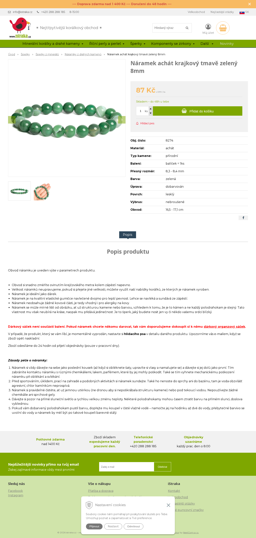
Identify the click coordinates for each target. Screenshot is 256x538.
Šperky (25, 54)
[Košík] (223, 27)
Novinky (227, 44)
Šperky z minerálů (47, 54)
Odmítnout (133, 526)
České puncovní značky (186, 510)
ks (146, 111)
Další (205, 44)
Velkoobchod (196, 12)
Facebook (15, 491)
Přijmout (94, 526)
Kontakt (174, 491)
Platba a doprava (100, 491)
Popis (127, 235)
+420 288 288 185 (53, 12)
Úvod (11, 54)
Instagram (15, 495)
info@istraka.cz (22, 12)
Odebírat (162, 466)
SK (247, 12)
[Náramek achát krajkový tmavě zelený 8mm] (67, 118)
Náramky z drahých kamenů (83, 54)
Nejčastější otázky (222, 12)
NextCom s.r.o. (191, 532)
